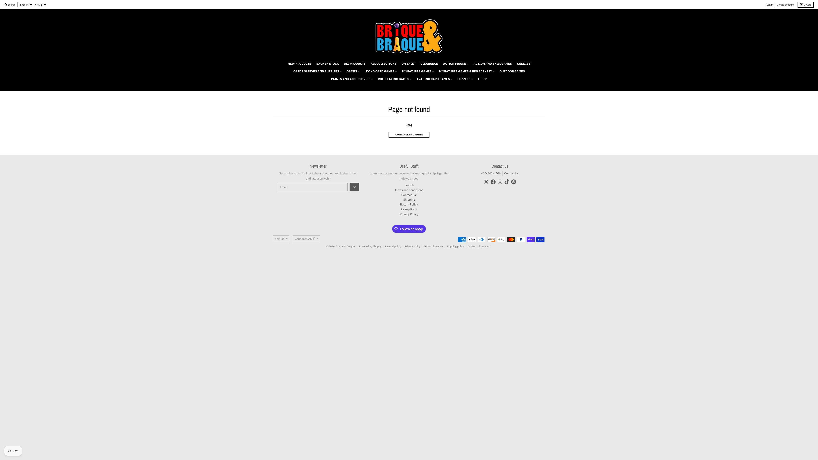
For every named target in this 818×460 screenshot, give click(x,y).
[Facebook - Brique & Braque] (493, 181)
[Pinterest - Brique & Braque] (513, 181)
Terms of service (433, 246)
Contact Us (511, 173)
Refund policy (393, 246)
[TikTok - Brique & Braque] (506, 181)
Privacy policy (412, 246)
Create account (785, 4)
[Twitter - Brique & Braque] (486, 181)
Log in (769, 4)
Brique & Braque (345, 246)
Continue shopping (409, 134)
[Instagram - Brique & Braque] (500, 181)
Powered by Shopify (370, 246)
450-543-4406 (491, 173)
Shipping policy (455, 246)
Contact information (479, 246)
